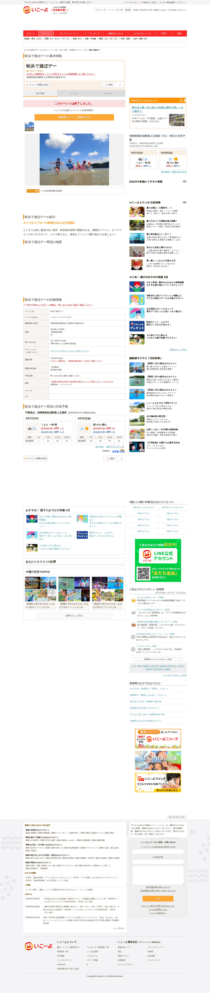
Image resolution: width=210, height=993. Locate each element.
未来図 (150, 951)
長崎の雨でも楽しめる (35, 858)
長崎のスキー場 (48, 866)
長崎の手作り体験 (47, 840)
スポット (30, 33)
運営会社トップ (124, 947)
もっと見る (117, 928)
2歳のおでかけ (144, 513)
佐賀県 (154, 666)
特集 (179, 33)
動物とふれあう (161, 10)
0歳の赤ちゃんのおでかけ (143, 507)
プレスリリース (154, 960)
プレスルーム (92, 956)
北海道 (39, 39)
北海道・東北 (29, 39)
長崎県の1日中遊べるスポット (144, 708)
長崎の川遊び (31, 851)
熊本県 (171, 666)
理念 (119, 951)
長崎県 (163, 666)
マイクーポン (132, 2)
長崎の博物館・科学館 (84, 858)
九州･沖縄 (136, 666)
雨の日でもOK (147, 10)
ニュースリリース (64, 960)
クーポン (74, 93)
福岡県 (146, 666)
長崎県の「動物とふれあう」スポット (148, 695)
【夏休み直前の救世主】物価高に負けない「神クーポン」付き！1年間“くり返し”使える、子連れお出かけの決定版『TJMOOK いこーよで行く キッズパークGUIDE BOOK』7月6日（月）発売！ (81, 909)
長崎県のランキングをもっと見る (158, 659)
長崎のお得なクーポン (35, 848)
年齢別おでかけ (115, 33)
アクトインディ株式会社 (149, 942)
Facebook (61, 964)
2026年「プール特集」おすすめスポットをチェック (94, 877)
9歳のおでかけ (172, 531)
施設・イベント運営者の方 (68, 947)
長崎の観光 (109, 833)
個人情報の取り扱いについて (158, 887)
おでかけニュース (142, 33)
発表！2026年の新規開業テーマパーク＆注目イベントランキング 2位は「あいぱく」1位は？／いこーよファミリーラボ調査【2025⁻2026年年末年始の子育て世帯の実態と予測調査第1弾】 (81, 920)
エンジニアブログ (125, 964)
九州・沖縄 (138, 39)
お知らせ (108, 93)
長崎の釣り (74, 833)
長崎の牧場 (85, 833)
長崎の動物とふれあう (66, 840)
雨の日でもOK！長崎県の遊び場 (145, 701)
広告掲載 (60, 956)
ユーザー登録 (31, 890)
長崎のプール (97, 833)
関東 (47, 39)
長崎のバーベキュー (59, 833)
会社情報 (151, 956)
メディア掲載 (92, 960)
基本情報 (40, 93)
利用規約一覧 (62, 951)
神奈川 (57, 39)
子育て (164, 33)
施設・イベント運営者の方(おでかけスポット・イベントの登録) (66, 890)
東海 (75, 39)
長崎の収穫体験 (83, 840)
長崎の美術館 (101, 858)
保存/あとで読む (150, 2)
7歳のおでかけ (172, 525)
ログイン (182, 2)
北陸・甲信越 (90, 39)
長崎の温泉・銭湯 (33, 866)
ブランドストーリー (156, 947)
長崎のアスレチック (89, 848)
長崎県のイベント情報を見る (74, 117)
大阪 (106, 39)
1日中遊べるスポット (178, 10)
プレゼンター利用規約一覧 (98, 947)
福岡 (145, 39)
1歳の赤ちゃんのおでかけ (172, 507)
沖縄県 (167, 669)
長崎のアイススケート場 (67, 866)
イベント (46, 33)
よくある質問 (92, 951)
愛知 (79, 39)
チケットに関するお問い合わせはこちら (158, 906)
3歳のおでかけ (172, 513)
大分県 (179, 666)
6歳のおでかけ (144, 525)
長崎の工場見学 (32, 840)
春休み (136, 10)
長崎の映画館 (67, 858)
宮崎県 (148, 669)
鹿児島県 (158, 669)
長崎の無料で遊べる (54, 848)
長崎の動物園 (44, 833)
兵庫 (115, 39)
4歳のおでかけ (144, 519)
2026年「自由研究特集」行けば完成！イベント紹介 (47, 880)
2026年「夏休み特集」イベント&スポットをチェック (48, 877)
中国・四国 (125, 39)
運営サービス (123, 956)
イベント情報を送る (39, 85)
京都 (111, 39)
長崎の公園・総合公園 (108, 848)
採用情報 (121, 960)
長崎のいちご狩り (101, 866)
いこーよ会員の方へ (158, 913)
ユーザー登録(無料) (167, 2)
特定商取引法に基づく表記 (68, 969)
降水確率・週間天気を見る (108, 447)
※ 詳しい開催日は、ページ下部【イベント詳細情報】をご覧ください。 (61, 74)
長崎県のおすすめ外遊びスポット (146, 721)
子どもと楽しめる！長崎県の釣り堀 (147, 714)
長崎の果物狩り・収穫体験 (37, 868)
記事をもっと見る (74, 615)
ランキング (94, 33)
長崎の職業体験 (98, 840)
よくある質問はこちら (158, 909)
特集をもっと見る (178, 349)
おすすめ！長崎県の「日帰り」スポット (149, 688)
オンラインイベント (69, 33)
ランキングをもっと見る (175, 675)
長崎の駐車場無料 (71, 848)
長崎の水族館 (114, 858)
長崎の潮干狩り (85, 866)
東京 (51, 39)
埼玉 (68, 39)
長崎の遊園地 (31, 833)
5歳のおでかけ (172, 519)
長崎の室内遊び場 (53, 858)
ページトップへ (178, 817)
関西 (101, 39)
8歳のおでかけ (144, 531)
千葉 (63, 39)
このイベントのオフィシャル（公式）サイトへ (69, 351)
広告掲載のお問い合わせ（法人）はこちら (158, 891)
